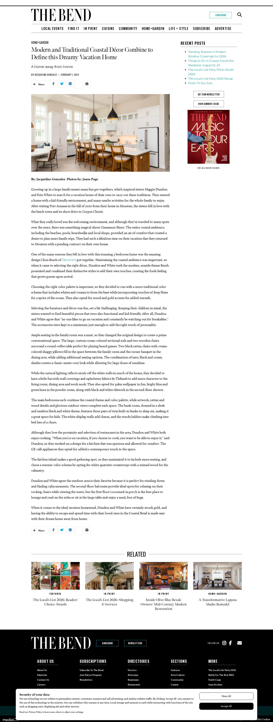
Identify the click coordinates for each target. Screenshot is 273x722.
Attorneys (133, 675)
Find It (73, 28)
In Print (91, 28)
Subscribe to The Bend (91, 670)
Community (128, 28)
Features (55, 593)
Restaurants (134, 684)
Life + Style (178, 28)
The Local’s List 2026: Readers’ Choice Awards (55, 602)
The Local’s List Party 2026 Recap (210, 78)
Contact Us (43, 680)
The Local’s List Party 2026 (222, 670)
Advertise (223, 28)
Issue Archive (215, 684)
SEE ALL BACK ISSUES (208, 167)
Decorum (69, 260)
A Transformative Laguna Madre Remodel (218, 602)
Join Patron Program (91, 675)
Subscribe (220, 15)
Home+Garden (153, 28)
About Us (42, 670)
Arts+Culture (178, 675)
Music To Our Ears (200, 83)
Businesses (133, 680)
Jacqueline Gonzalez (46, 74)
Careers (41, 684)
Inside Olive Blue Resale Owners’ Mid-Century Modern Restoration (164, 604)
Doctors (132, 670)
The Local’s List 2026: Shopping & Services (109, 602)
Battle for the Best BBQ (221, 675)
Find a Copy (214, 680)
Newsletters (135, 643)
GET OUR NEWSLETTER (209, 94)
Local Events (53, 28)
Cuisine (108, 28)
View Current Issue (208, 104)
